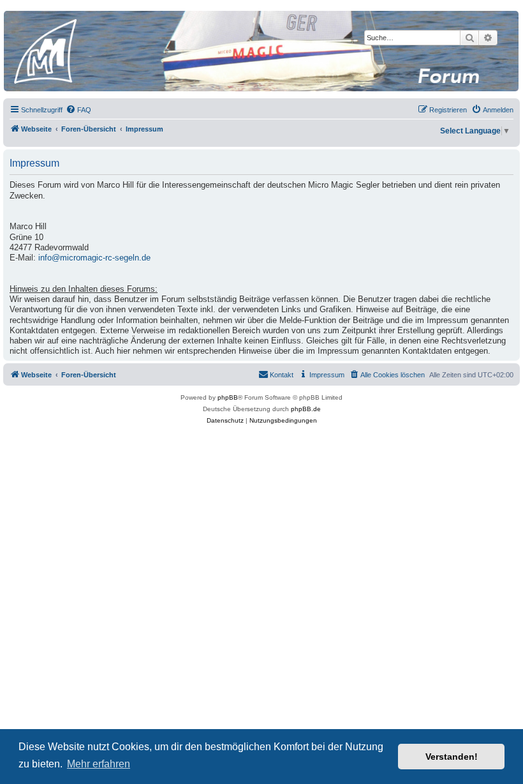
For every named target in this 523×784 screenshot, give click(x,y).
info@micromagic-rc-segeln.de (94, 257)
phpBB (227, 397)
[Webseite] (261, 51)
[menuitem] (78, 109)
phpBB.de (306, 408)
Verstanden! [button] (451, 756)
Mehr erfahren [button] (98, 763)
